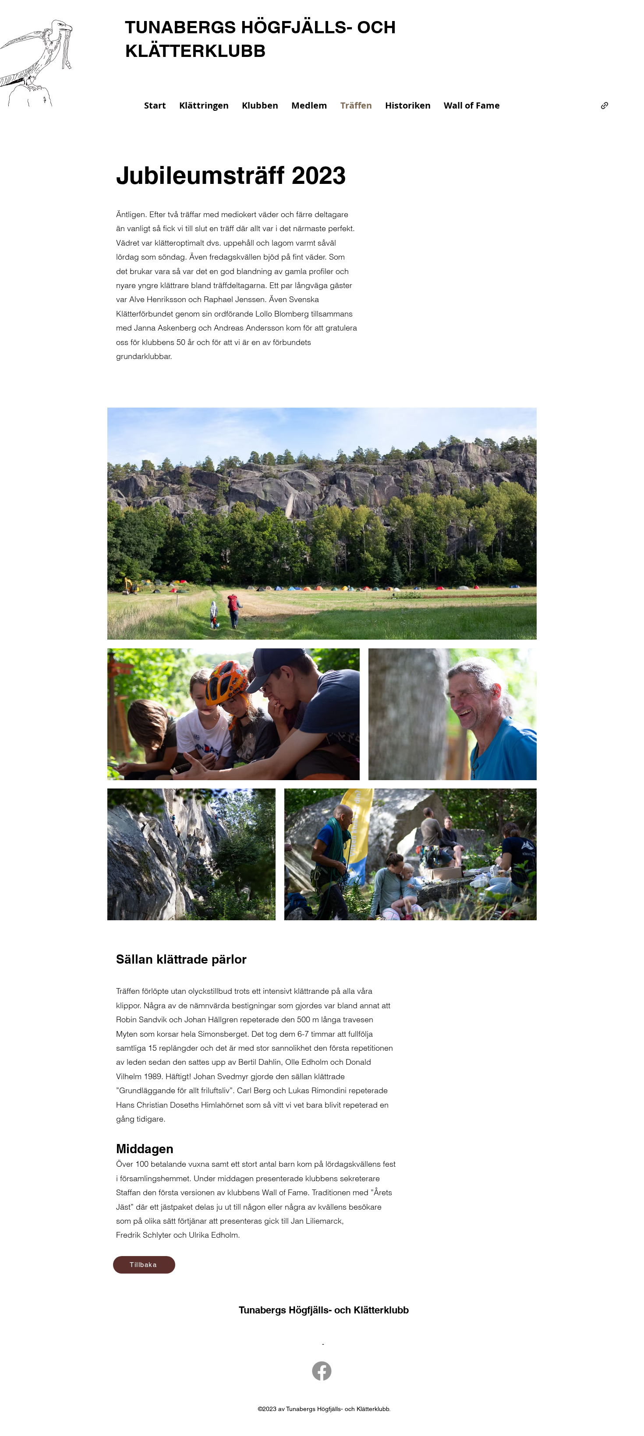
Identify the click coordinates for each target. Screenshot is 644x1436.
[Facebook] (322, 1371)
